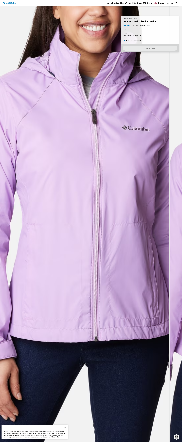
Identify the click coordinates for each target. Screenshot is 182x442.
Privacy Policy (55, 437)
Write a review (145, 25)
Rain (135, 18)
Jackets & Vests (128, 18)
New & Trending (113, 10)
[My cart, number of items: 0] (176, 10)
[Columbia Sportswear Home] (9, 9)
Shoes (139, 10)
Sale (155, 10)
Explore (161, 10)
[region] (91, 223)
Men (122, 10)
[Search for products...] (168, 10)
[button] (176, 437)
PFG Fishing (147, 10)
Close (65, 427)
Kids (134, 10)
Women (128, 10)
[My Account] (172, 10)
